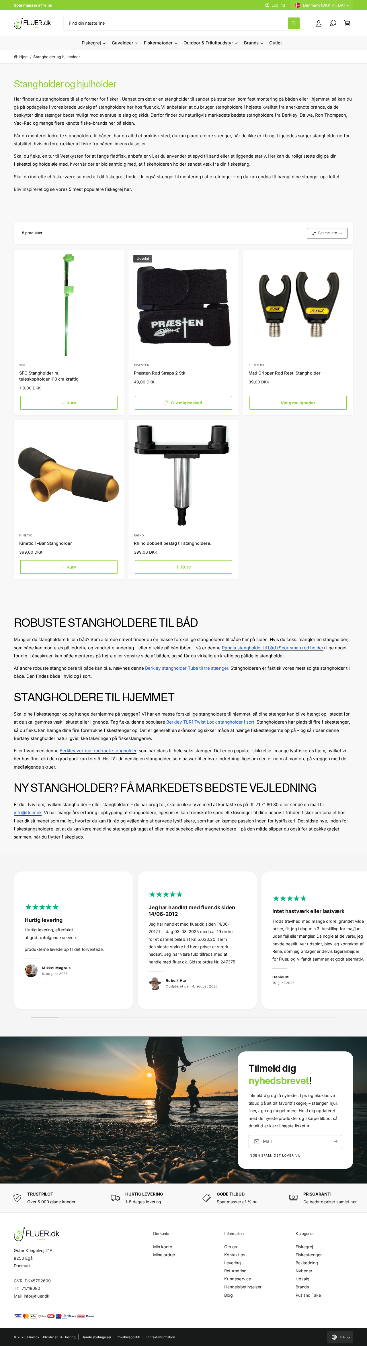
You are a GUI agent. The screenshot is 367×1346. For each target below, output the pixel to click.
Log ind (278, 5)
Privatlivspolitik (128, 1337)
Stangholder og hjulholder (56, 56)
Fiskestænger (309, 1254)
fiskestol (22, 164)
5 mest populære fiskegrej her (99, 189)
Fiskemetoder (158, 43)
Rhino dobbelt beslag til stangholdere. (172, 543)
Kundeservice (237, 1278)
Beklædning (307, 1262)
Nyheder (304, 1270)
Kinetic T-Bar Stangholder (45, 543)
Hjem (24, 56)
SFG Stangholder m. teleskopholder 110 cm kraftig (48, 376)
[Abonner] (335, 1141)
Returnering (235, 1270)
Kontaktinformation (160, 1337)
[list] (183, 942)
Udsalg (302, 1278)
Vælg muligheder (298, 402)
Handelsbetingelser (242, 1286)
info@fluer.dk (36, 1296)
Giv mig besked (186, 402)
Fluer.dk (33, 1337)
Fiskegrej (91, 43)
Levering (232, 1262)
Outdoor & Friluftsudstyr (208, 43)
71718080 (31, 1288)
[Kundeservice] (333, 23)
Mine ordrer (164, 1254)
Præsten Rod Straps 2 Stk (159, 373)
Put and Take (308, 1295)
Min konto (162, 1246)
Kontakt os (234, 1254)
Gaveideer (122, 43)
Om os (230, 1246)
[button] (347, 23)
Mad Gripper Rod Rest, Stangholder (285, 373)
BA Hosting (67, 1337)
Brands (251, 43)
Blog (228, 1295)
